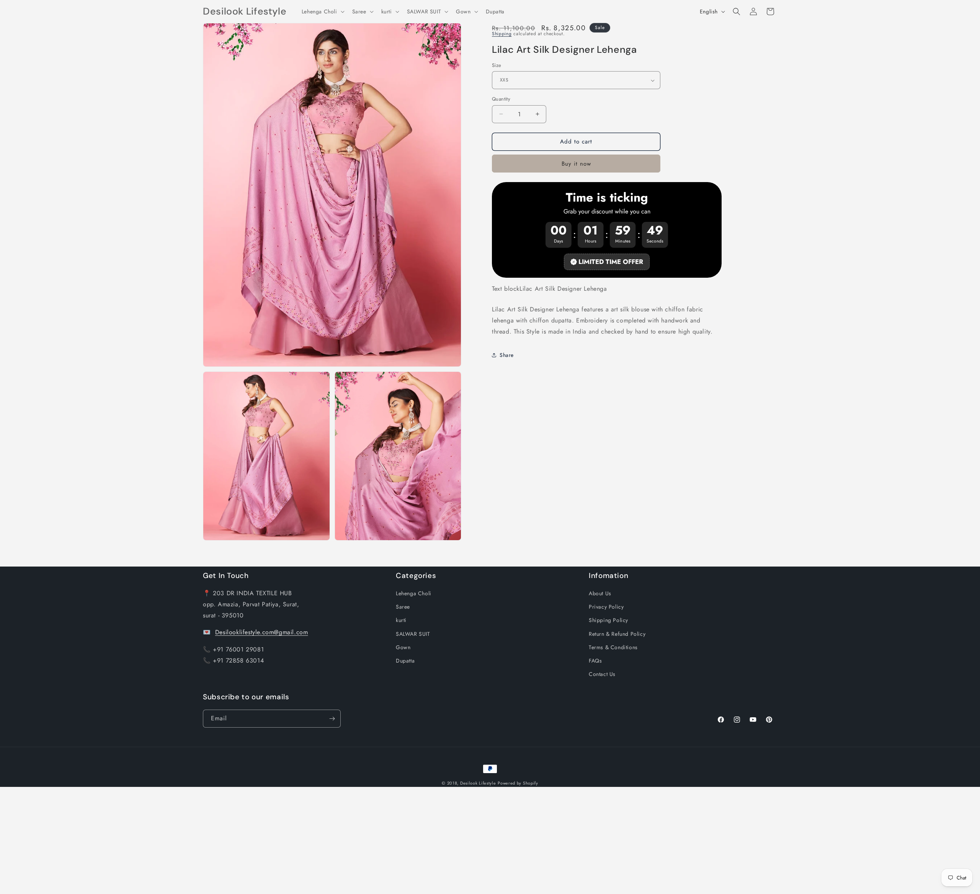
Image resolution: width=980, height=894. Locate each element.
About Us (600, 593)
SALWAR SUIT (413, 634)
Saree (403, 607)
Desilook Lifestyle (478, 783)
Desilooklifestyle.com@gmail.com (261, 632)
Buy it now (576, 164)
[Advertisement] (229, 840)
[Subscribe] (331, 719)
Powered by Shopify (518, 783)
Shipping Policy (608, 620)
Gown (403, 647)
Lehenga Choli (413, 593)
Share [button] (507, 355)
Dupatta (405, 660)
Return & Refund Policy (617, 634)
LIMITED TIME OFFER (610, 261)
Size (496, 65)
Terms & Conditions (613, 647)
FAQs (595, 660)
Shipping (502, 33)
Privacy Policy (606, 607)
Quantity (501, 99)
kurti (401, 620)
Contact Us (602, 674)
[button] (322, 11)
